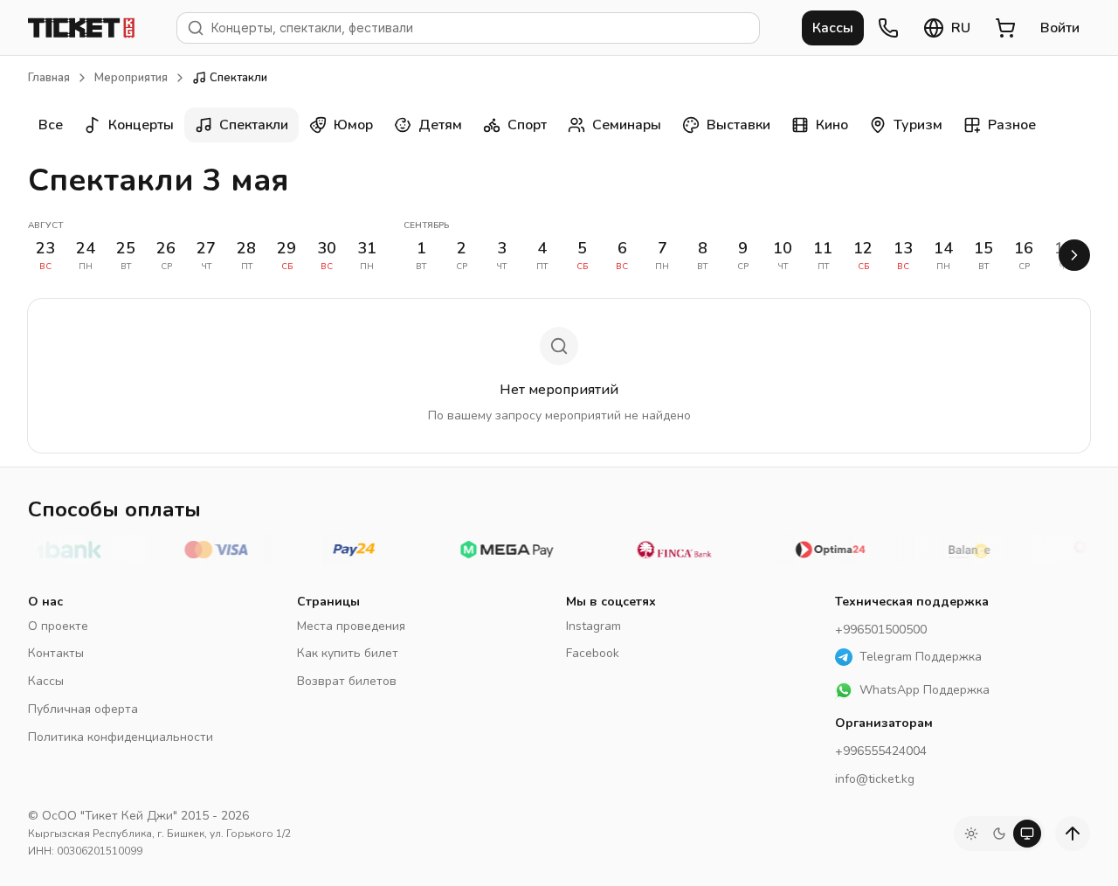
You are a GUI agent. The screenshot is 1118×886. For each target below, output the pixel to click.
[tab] (971, 834)
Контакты (56, 653)
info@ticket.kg (874, 779)
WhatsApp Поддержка (924, 690)
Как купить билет (347, 653)
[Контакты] (888, 27)
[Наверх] (1072, 833)
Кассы (46, 681)
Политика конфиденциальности (120, 737)
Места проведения (351, 626)
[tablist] (999, 833)
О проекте (58, 626)
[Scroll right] (1074, 255)
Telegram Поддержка (920, 656)
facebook (592, 653)
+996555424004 (881, 751)
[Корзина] (1005, 27)
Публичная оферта (83, 709)
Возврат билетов (347, 681)
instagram (593, 626)
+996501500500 (881, 629)
